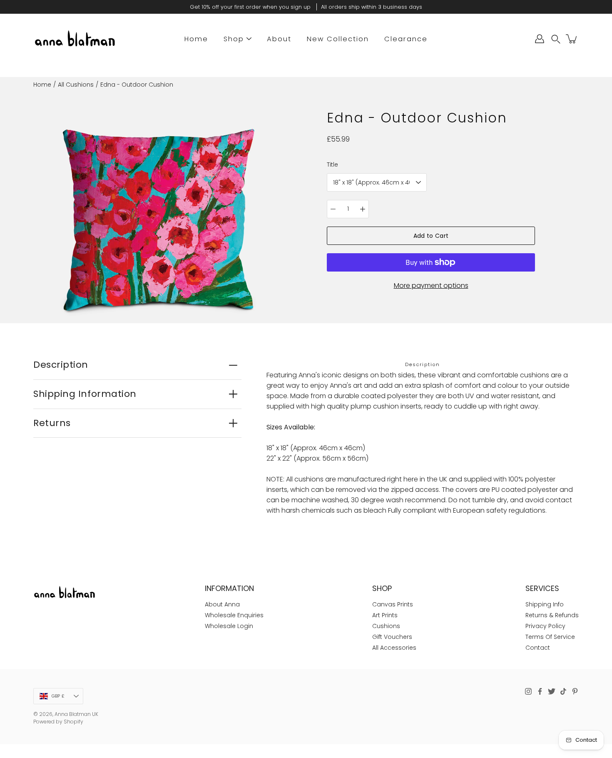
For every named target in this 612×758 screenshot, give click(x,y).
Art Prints (385, 615)
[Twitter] (551, 691)
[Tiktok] (563, 691)
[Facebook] (540, 691)
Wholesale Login (229, 626)
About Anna (222, 604)
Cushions (386, 626)
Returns (52, 422)
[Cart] (572, 38)
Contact (537, 647)
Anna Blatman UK (76, 714)
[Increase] (362, 209)
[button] (555, 39)
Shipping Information (85, 393)
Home (196, 39)
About (279, 39)
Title (332, 164)
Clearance (406, 39)
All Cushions (76, 84)
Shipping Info (544, 604)
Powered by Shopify (58, 721)
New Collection (338, 39)
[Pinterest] (575, 691)
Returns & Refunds (552, 615)
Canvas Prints (392, 604)
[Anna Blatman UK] (75, 39)
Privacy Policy (545, 626)
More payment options (431, 285)
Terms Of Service (550, 637)
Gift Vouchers (392, 637)
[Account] (539, 38)
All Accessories (394, 647)
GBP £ (58, 696)
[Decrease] (333, 209)
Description (60, 364)
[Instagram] (528, 691)
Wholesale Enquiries (234, 615)
